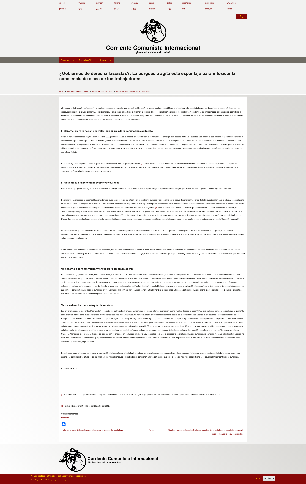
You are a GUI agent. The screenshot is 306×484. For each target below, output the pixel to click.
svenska (134, 2)
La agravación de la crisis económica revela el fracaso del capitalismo (93, 430)
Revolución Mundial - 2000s (77, 91)
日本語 (133, 8)
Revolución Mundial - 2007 (102, 91)
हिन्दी (80, 8)
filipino (152, 8)
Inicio (61, 91)
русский (62, 8)
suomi (229, 8)
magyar (208, 8)
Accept (258, 478)
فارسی (99, 8)
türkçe (169, 2)
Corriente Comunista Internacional (153, 47)
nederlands (186, 2)
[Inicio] (153, 31)
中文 (169, 8)
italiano (117, 2)
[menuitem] (67, 60)
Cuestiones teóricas (69, 413)
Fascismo (65, 417)
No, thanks (269, 478)
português (209, 2)
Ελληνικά (231, 2)
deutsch (99, 2)
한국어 (117, 8)
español (152, 2)
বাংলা (183, 8)
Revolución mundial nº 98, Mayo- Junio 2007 (133, 91)
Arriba (151, 430)
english (62, 2)
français (82, 2)
